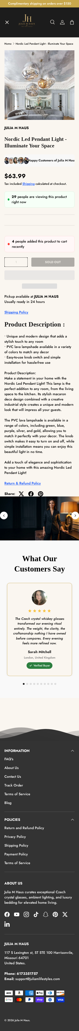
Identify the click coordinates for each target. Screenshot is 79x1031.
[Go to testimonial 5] (38, 684)
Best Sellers (18, 125)
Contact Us (12, 776)
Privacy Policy (15, 836)
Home (13, 29)
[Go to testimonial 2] (27, 684)
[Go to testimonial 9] (52, 684)
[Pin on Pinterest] (40, 494)
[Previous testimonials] (4, 515)
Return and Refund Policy (24, 827)
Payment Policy (16, 854)
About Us (11, 767)
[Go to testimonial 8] (48, 684)
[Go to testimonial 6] (41, 684)
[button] (39, 275)
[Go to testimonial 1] (24, 684)
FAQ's (8, 759)
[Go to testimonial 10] (55, 684)
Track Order (13, 785)
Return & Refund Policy (22, 483)
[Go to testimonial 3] (31, 684)
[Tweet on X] (21, 494)
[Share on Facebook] (31, 494)
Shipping (28, 184)
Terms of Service (17, 794)
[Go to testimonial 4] (34, 684)
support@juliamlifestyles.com (37, 978)
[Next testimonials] (75, 515)
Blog (7, 802)
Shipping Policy (16, 312)
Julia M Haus (22, 1020)
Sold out (53, 262)
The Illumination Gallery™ (29, 77)
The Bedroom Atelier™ (26, 61)
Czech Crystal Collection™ (29, 93)
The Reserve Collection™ (28, 109)
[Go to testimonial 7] (45, 684)
